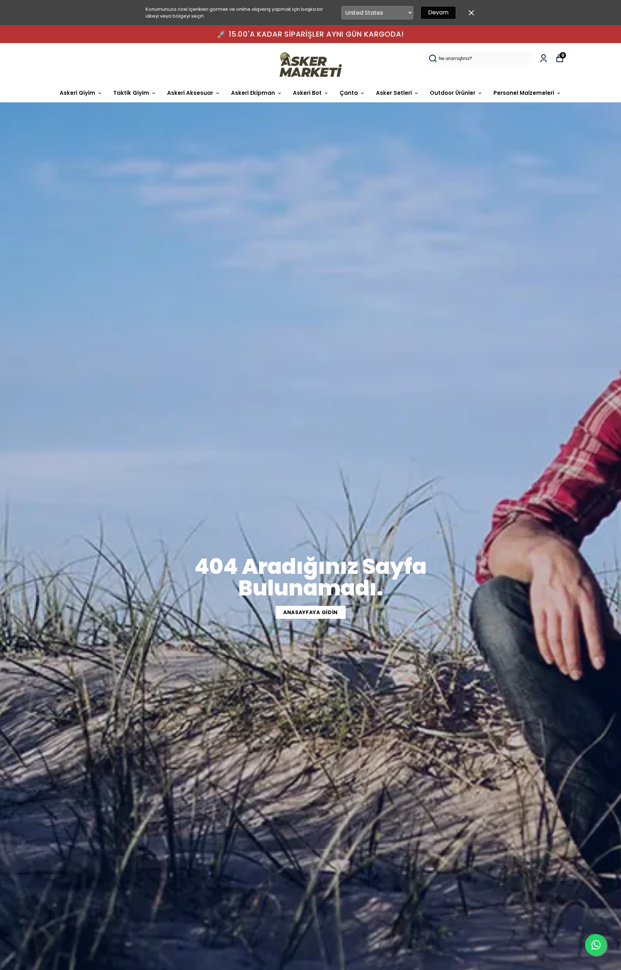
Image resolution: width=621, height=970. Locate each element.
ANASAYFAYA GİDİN (310, 612)
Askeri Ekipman (253, 93)
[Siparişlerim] (543, 58)
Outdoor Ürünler (452, 93)
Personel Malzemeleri (523, 93)
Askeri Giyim (77, 93)
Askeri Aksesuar (190, 93)
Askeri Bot (307, 93)
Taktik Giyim (131, 93)
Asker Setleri (394, 93)
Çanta (349, 93)
